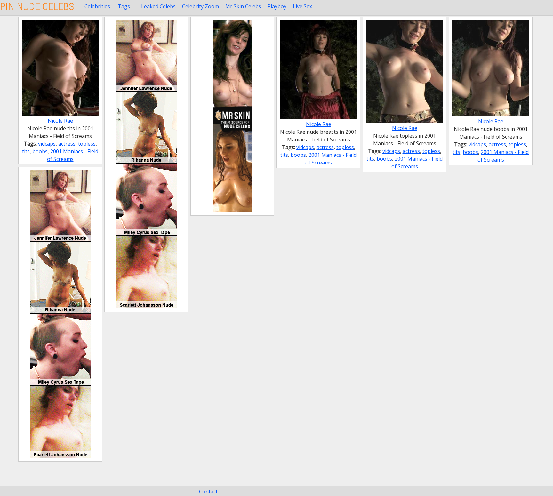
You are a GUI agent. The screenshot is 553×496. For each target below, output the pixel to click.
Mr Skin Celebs (243, 6)
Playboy (277, 6)
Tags (124, 6)
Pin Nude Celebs (37, 6)
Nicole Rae (60, 120)
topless (87, 143)
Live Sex (302, 6)
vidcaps (47, 143)
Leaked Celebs (158, 6)
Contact (208, 491)
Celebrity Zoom (200, 6)
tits (26, 151)
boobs (40, 151)
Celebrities (97, 6)
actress (67, 143)
